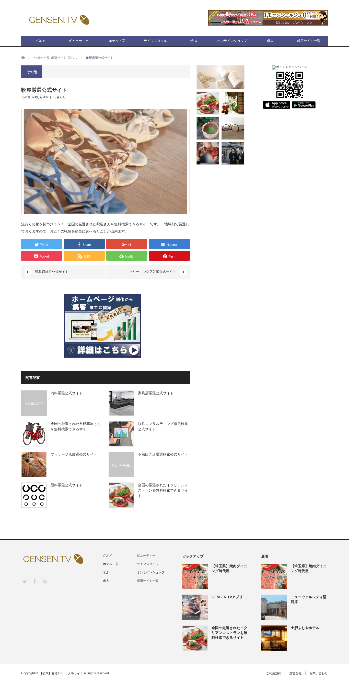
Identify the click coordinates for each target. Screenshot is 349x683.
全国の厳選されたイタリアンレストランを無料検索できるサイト (163, 490)
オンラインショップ (232, 41)
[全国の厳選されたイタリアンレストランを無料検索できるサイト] (207, 103)
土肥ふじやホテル (305, 628)
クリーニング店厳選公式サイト (152, 272)
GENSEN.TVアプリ (227, 597)
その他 (37, 58)
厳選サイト (58, 58)
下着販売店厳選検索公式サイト (163, 454)
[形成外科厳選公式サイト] (220, 77)
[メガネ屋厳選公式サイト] (233, 128)
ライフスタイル (155, 41)
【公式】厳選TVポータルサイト (61, 673)
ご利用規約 (273, 673)
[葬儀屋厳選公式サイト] (233, 153)
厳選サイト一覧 (308, 41)
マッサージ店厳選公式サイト (74, 454)
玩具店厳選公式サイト (51, 272)
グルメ (40, 41)
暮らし (72, 58)
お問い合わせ (318, 673)
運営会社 (295, 673)
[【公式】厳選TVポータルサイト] (59, 19)
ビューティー (79, 41)
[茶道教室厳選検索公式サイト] (207, 128)
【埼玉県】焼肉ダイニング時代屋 (229, 568)
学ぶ (193, 41)
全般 (46, 58)
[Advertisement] (289, 196)
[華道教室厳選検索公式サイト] (233, 103)
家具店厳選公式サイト (156, 393)
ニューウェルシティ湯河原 (309, 599)
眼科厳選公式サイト (67, 485)
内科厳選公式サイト (67, 393)
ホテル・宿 (117, 41)
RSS (45, 581)
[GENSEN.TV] (289, 99)
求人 (270, 41)
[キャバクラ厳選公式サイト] (207, 153)
